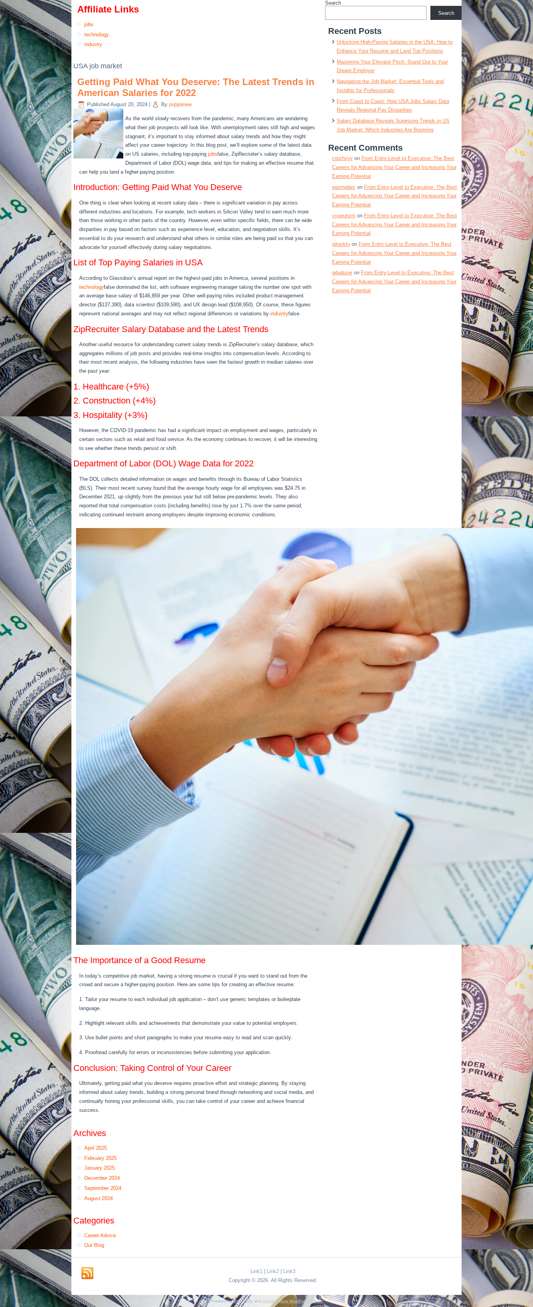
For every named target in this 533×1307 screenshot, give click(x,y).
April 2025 (95, 1148)
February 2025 (100, 1158)
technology (96, 34)
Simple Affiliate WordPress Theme (292, 1301)
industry (93, 44)
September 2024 (102, 1188)
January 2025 (99, 1168)
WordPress (243, 1301)
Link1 (257, 1271)
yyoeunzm (343, 216)
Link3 (289, 1271)
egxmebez (343, 187)
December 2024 (102, 1178)
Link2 (273, 1271)
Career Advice (100, 1235)
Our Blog (94, 1245)
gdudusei (342, 273)
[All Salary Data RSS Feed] (87, 1273)
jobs (89, 24)
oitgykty (341, 244)
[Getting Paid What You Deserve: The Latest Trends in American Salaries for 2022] (99, 159)
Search (333, 3)
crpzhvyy (342, 158)
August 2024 (98, 1198)
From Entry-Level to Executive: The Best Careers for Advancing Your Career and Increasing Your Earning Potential (394, 167)
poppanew (180, 104)
